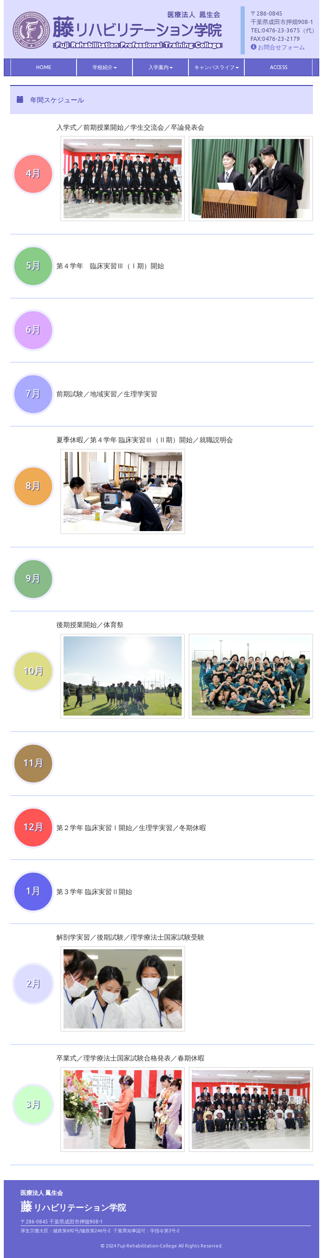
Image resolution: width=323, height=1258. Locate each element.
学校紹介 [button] (103, 67)
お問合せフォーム (281, 47)
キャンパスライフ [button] (214, 67)
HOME (43, 67)
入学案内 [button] (158, 67)
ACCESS (278, 67)
